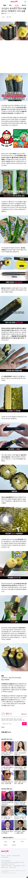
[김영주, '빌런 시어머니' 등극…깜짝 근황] (20, 777)
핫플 (4, 5)
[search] (25, 1)
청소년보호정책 (4, 857)
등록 (24, 723)
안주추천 (3, 720)
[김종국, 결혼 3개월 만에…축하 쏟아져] (7, 748)
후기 (24, 720)
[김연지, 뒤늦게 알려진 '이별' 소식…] (20, 748)
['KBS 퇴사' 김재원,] (20, 812)
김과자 (8, 718)
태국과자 (15, 720)
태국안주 (20, 720)
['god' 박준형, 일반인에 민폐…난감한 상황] (7, 777)
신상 (18, 718)
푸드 (10, 5)
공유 (10, 17)
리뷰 (15, 718)
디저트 (11, 718)
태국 (7, 720)
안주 (21, 718)
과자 (3, 718)
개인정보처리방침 (15, 855)
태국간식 (11, 720)
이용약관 (8, 855)
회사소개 (3, 855)
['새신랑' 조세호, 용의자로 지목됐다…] (7, 827)
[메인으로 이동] (14, 2)
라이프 (17, 5)
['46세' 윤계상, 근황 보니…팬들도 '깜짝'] (20, 827)
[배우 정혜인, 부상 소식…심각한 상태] (7, 812)
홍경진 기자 (3, 13)
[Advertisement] (14, 57)
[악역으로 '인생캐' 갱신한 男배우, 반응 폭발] (20, 798)
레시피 (24, 5)
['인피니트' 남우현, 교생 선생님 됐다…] (7, 798)
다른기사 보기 (24, 714)
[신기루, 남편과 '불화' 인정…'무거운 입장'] (7, 763)
